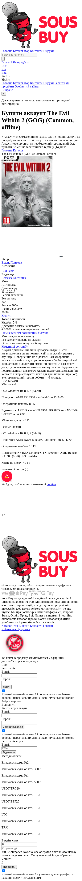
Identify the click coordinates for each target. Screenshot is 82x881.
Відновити (9, 752)
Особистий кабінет (27, 86)
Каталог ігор (21, 51)
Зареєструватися (13, 726)
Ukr (4, 65)
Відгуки (48, 51)
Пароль (6, 679)
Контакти (36, 51)
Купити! (7, 315)
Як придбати (21, 62)
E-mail (6, 671)
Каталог (18, 150)
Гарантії (7, 62)
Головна (7, 51)
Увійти (51, 484)
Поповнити (9, 866)
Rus (4, 69)
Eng (4, 72)
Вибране (7, 89)
